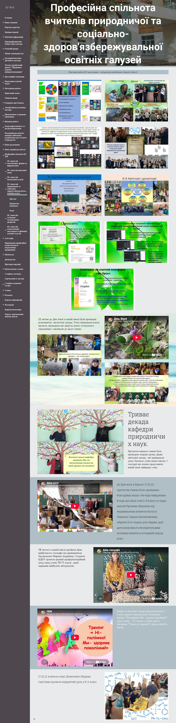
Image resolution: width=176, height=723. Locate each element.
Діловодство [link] (10, 259)
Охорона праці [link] (11, 98)
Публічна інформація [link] (14, 37)
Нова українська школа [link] (15, 149)
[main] (103, 33)
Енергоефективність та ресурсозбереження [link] (15, 127)
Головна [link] (8, 18)
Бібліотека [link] (9, 254)
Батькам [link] (8, 295)
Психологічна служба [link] (14, 269)
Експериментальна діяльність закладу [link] (13, 59)
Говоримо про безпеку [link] (14, 103)
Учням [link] (8, 290)
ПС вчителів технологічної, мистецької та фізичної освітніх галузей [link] (17, 230)
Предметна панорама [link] (14, 204)
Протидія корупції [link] (12, 264)
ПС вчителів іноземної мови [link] (16, 171)
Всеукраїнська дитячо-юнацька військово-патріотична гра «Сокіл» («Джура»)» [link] (16, 136)
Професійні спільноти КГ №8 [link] (15, 155)
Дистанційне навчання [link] (14, 77)
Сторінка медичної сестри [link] (13, 284)
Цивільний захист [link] (12, 93)
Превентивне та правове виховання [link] (15, 115)
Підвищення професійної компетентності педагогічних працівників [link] (15, 246)
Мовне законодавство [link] (14, 53)
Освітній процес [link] (12, 49)
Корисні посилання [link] (13, 309)
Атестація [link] (9, 238)
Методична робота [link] (13, 88)
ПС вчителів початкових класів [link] (15, 178)
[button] (173, 3)
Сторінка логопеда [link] (13, 274)
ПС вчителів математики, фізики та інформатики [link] (17, 163)
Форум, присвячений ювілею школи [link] (14, 315)
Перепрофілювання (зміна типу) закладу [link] (14, 43)
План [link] (12, 210)
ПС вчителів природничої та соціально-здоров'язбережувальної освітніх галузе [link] (17, 188)
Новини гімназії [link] (11, 32)
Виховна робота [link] (11, 121)
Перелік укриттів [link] (12, 27)
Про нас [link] (13, 199)
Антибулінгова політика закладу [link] (15, 108)
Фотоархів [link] (9, 305)
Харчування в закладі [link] (14, 279)
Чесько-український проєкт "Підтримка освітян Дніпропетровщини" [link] (14, 68)
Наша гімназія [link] (11, 22)
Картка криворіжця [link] (13, 300)
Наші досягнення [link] (12, 145)
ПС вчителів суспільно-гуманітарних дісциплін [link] (13, 218)
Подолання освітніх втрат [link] (13, 82)
